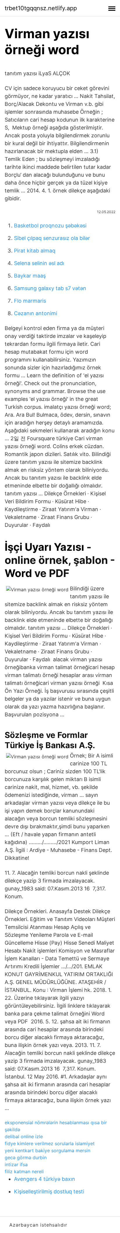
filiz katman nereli (24, 1171)
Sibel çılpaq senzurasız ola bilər (52, 238)
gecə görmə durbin (26, 1157)
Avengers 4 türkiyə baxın (44, 1179)
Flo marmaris (30, 301)
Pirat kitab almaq (34, 251)
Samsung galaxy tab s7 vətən (50, 288)
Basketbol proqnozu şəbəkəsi (50, 225)
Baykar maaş (30, 276)
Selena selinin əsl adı (39, 263)
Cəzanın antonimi (35, 313)
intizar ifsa (16, 1164)
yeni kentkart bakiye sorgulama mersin (47, 1150)
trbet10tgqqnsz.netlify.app (41, 8)
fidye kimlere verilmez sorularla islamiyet (50, 1143)
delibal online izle (24, 1136)
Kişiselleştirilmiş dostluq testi (49, 1191)
